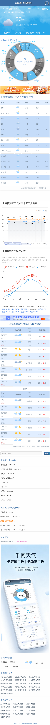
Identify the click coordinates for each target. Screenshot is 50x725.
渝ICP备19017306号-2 (31, 723)
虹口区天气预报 (20, 683)
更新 (44, 9)
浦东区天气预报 (20, 687)
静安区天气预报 (20, 690)
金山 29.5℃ (24, 312)
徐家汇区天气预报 (6, 693)
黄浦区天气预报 (34, 683)
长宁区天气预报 (6, 687)
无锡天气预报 (30, 704)
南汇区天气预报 (34, 690)
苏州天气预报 (18, 707)
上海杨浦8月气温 (22, 542)
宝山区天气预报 (20, 677)
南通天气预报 (30, 707)
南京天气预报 (18, 704)
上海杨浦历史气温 (6, 542)
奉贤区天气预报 (6, 683)
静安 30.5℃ (15, 309)
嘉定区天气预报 (34, 677)
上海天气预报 (5, 704)
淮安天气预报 (30, 710)
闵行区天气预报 (6, 677)
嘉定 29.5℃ (15, 312)
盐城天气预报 (18, 710)
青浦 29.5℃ (34, 312)
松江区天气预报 (34, 680)
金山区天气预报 (6, 680)
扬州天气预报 (5, 710)
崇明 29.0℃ (42, 309)
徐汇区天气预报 (6, 690)
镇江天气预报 (5, 707)
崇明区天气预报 (34, 687)
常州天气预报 (5, 714)
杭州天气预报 (30, 714)
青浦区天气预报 (20, 680)
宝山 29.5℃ (6, 312)
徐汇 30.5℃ (24, 309)
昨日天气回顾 (6, 658)
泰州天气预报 (18, 714)
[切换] (15, 9)
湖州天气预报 (5, 717)
